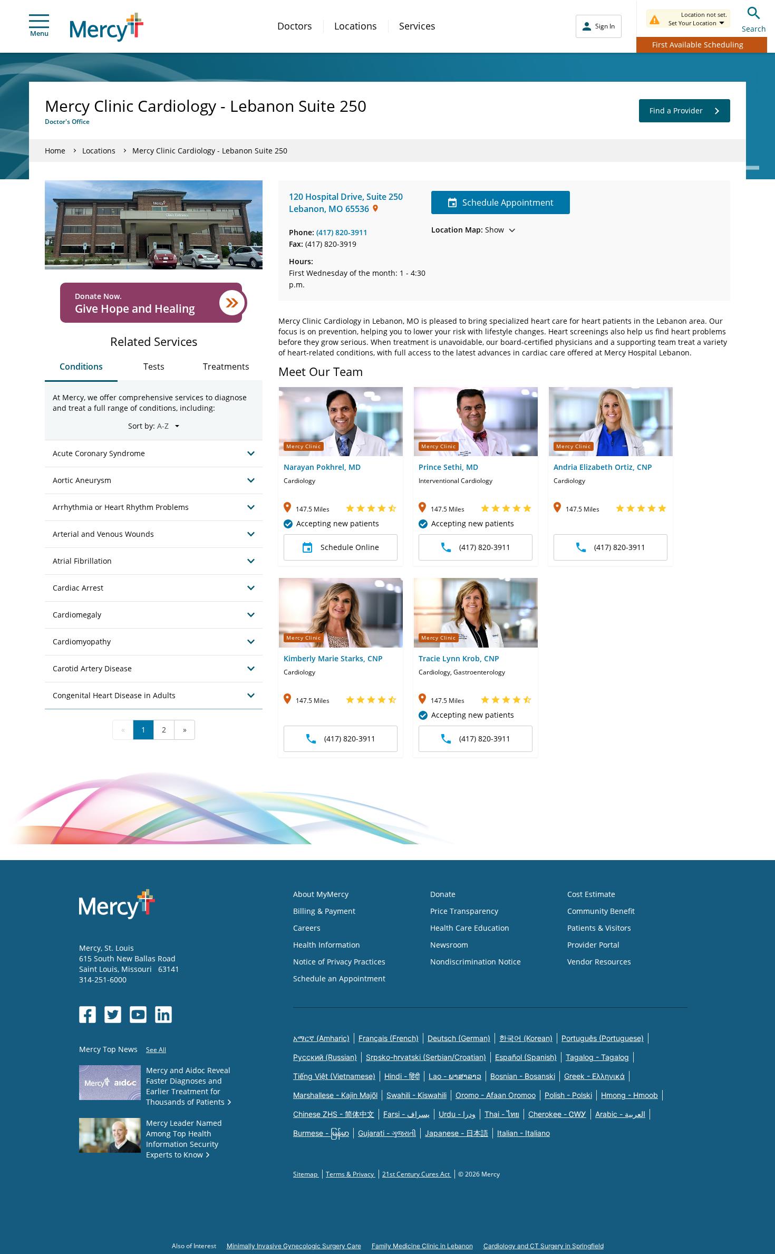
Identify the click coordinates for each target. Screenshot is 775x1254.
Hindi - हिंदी (402, 1076)
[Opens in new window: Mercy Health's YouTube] (138, 1014)
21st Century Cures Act (416, 1174)
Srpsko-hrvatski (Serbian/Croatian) (426, 1057)
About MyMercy (320, 894)
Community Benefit (601, 911)
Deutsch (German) (459, 1038)
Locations (355, 26)
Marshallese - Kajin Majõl (335, 1095)
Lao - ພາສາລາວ (455, 1076)
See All (156, 1049)
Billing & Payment (324, 911)
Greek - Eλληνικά (594, 1076)
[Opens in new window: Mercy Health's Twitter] (112, 1014)
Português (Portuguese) (602, 1038)
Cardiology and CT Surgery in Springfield (543, 1246)
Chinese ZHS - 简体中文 (333, 1114)
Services (417, 26)
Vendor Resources (599, 962)
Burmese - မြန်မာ (321, 1132)
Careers (307, 928)
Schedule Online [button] (350, 547)
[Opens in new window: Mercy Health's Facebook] (87, 1014)
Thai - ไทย (502, 1114)
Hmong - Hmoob (629, 1095)
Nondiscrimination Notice (475, 962)
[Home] (106, 27)
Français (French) (389, 1038)
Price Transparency (464, 911)
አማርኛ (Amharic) (321, 1038)
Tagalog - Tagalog (597, 1057)
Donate (443, 894)
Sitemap (306, 1174)
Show (467, 230)
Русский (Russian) (325, 1057)
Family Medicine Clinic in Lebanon (422, 1246)
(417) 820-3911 (341, 232)
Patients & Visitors (599, 928)
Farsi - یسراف (406, 1114)
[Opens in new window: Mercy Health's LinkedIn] (163, 1014)
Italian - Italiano (523, 1132)
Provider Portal (593, 945)
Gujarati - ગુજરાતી (387, 1132)
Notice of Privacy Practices (339, 962)
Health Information (326, 945)
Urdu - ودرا (457, 1114)
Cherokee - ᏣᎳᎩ (557, 1114)
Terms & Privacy (350, 1174)
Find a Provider (676, 110)
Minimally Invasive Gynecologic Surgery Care (294, 1246)
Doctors (294, 26)
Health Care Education (469, 928)
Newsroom (449, 945)
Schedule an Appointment (339, 978)
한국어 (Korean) (526, 1038)
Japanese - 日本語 (456, 1132)
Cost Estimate (591, 894)
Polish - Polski (568, 1095)
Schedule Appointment (508, 202)
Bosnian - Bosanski (522, 1076)
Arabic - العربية (620, 1114)
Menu (39, 33)
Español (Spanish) (526, 1057)
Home (55, 151)
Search (754, 29)
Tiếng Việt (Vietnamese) (334, 1076)
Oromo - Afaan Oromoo (496, 1095)
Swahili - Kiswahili (416, 1095)
